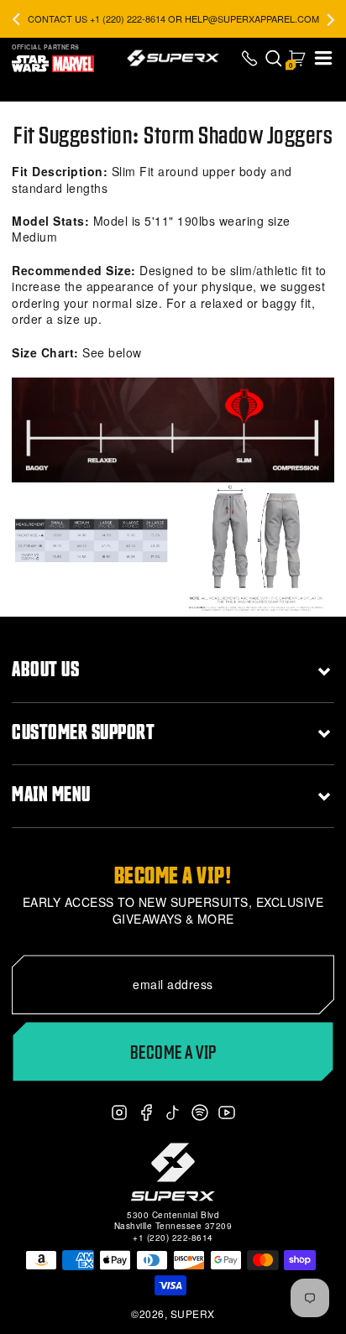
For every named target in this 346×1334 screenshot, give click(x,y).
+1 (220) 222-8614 (173, 1237)
